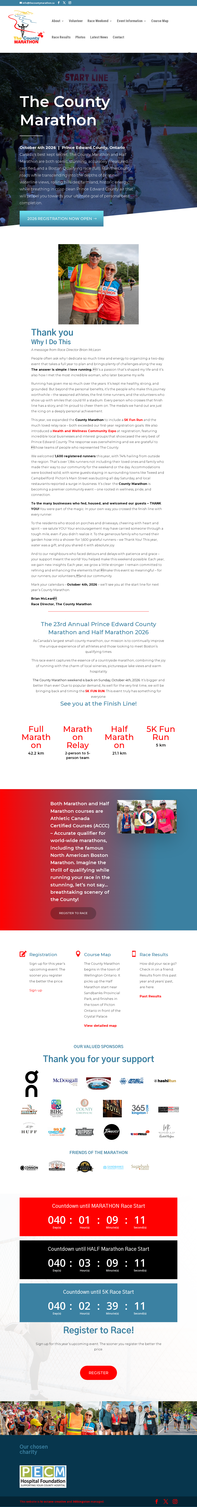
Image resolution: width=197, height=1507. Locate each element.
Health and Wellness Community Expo (84, 431)
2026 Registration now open (59, 218)
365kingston (81, 1501)
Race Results (61, 37)
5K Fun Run (133, 420)
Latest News (99, 37)
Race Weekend (98, 21)
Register (98, 1373)
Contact (118, 37)
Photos (80, 37)
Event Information (130, 21)
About (56, 21)
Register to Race (73, 913)
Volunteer (76, 21)
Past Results (150, 996)
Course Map (159, 21)
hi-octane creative (53, 1501)
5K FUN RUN (95, 691)
